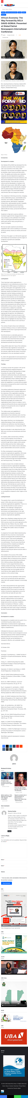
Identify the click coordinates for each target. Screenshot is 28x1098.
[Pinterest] (17, 746)
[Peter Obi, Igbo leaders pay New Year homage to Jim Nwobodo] (21, 779)
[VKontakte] (3, 749)
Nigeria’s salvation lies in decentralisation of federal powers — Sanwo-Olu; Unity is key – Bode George (21, 797)
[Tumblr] (14, 746)
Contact (11, 1086)
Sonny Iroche (12, 811)
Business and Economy (11, 12)
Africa (10, 9)
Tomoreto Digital (17, 1088)
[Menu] (2, 5)
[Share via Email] (7, 749)
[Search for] (26, 5)
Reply (9, 831)
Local (20, 12)
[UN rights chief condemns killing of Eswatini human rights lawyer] (7, 775)
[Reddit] (21, 746)
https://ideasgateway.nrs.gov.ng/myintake (10, 928)
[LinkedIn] (10, 746)
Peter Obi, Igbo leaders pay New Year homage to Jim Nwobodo (21, 789)
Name (3, 859)
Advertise (16, 1086)
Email (2, 865)
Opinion (3, 14)
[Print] (10, 749)
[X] (7, 746)
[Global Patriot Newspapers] (9, 5)
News (7, 9)
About (7, 1086)
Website (3, 871)
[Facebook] (3, 746)
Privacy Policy (22, 1086)
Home (3, 9)
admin (4, 35)
